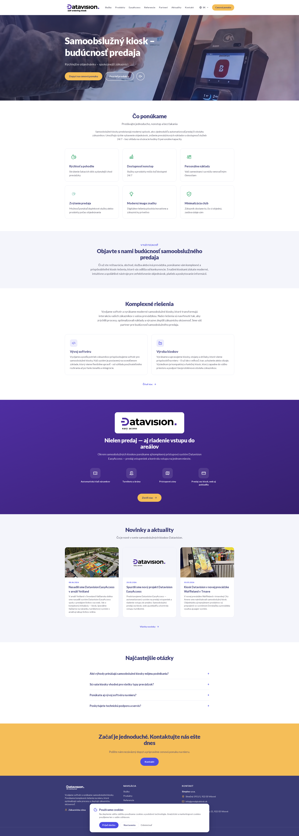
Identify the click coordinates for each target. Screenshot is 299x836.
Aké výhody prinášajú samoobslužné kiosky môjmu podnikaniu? (149, 673)
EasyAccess (134, 7)
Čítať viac (148, 384)
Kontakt (189, 7)
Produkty (120, 7)
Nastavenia (129, 825)
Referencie (149, 7)
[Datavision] (83, 7)
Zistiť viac (147, 497)
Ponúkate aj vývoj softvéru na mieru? (149, 695)
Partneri (163, 7)
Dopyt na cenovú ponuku (83, 76)
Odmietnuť (146, 825)
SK (204, 7)
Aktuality (176, 7)
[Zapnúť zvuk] (140, 76)
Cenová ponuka (223, 7)
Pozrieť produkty (119, 76)
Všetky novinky (147, 626)
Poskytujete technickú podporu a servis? (149, 705)
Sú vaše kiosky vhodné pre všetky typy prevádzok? (149, 684)
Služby (108, 7)
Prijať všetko (108, 825)
